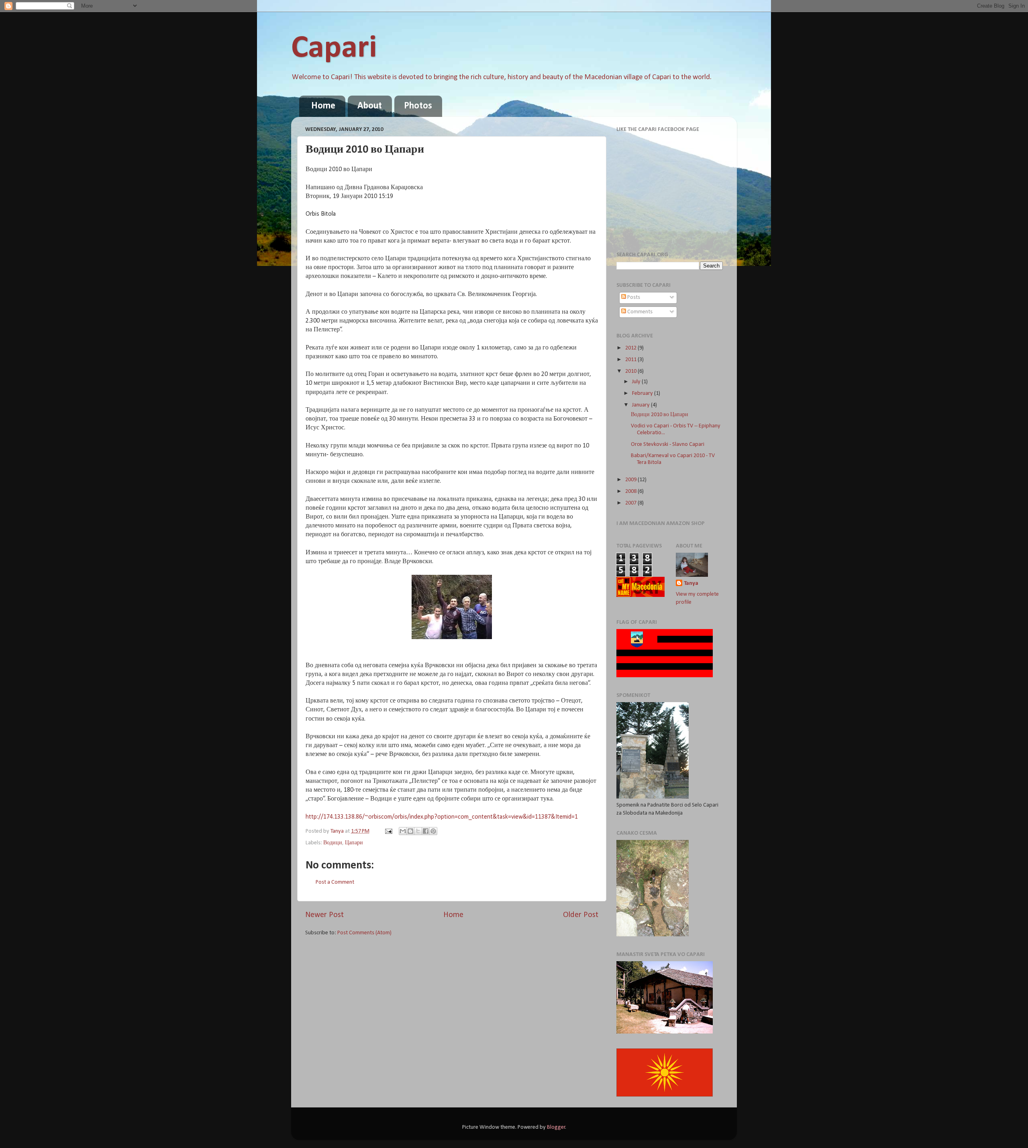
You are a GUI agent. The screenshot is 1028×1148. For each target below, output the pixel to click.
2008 (631, 491)
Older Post (580, 915)
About (369, 106)
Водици (332, 843)
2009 (631, 480)
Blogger (556, 1127)
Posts (633, 297)
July (637, 382)
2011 (631, 360)
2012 (631, 348)
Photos (418, 106)
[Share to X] (418, 831)
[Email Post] (388, 831)
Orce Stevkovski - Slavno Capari (667, 444)
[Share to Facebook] (426, 831)
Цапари (354, 843)
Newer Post (324, 915)
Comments (639, 312)
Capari (334, 49)
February (643, 393)
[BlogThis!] (410, 831)
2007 (631, 503)
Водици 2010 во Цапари (659, 415)
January (641, 405)
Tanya (691, 583)
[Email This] (403, 831)
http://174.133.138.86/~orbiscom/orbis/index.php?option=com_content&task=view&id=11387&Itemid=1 (442, 817)
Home (323, 106)
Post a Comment (335, 882)
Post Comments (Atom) (364, 933)
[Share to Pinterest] (433, 831)
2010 (631, 371)
